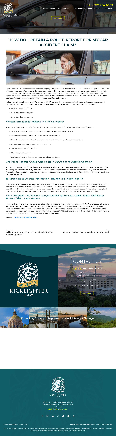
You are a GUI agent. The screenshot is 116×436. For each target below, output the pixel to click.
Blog (90, 8)
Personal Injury (31, 217)
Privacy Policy (23, 424)
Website (92, 424)
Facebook (104, 424)
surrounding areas (52, 213)
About (52, 8)
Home (45, 8)
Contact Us (98, 8)
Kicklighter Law (12, 206)
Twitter (110, 424)
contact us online (76, 211)
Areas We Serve (79, 8)
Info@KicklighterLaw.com (58, 409)
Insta (98, 424)
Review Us (109, 8)
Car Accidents (19, 217)
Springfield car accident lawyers (95, 204)
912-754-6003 (63, 211)
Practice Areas (63, 8)
